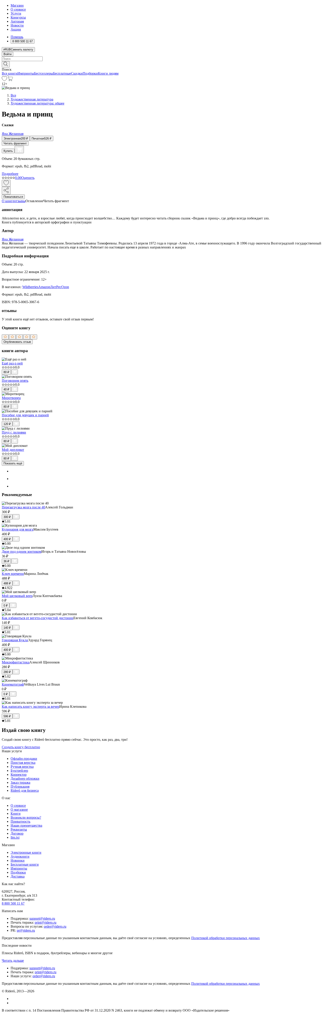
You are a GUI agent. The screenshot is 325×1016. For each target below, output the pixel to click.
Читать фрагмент (15, 143)
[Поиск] (6, 64)
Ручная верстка (22, 766)
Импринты (25, 73)
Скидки (77, 73)
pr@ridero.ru (26, 930)
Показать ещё (13, 463)
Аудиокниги (20, 856)
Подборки (90, 73)
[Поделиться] (6, 190)
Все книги (9, 73)
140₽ (7, 627)
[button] (162, 64)
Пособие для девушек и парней (25, 415)
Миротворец (11, 398)
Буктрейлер (19, 770)
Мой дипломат (13, 450)
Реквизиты (19, 829)
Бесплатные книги (25, 864)
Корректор (19, 774)
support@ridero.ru (42, 918)
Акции (16, 29)
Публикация (20, 786)
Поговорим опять (15, 380)
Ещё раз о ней (12, 363)
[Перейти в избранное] (4, 80)
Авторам (17, 21)
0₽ (6, 605)
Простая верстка (23, 762)
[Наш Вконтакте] (13, 998)
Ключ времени (13, 574)
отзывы (19, 201)
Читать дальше (13, 960)
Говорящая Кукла (15, 640)
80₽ (6, 372)
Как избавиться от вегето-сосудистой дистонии (37, 618)
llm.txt (15, 837)
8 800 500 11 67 (13, 903)
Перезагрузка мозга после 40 (23, 507)
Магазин (17, 5)
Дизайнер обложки (25, 778)
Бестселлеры (43, 73)
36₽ (6, 561)
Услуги (16, 13)
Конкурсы (18, 17)
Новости (17, 25)
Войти (7, 54)
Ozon (65, 287)
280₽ (7, 672)
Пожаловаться (13, 196)
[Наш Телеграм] (12, 1003)
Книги (16, 813)
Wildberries (30, 287)
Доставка (18, 876)
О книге (8, 201)
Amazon (44, 287)
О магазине (19, 809)
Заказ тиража (20, 782)
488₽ (7, 583)
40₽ (6, 389)
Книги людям (108, 73)
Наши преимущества (26, 825)
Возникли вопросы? (26, 817)
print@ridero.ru (45, 922)
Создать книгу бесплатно (21, 747)
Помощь (17, 37)
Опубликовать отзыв (17, 341)
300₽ (7, 517)
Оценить (27, 178)
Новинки (18, 860)
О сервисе (18, 9)
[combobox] (162, 58)
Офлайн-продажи (24, 758)
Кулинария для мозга (17, 529)
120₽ (7, 424)
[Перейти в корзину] (10, 80)
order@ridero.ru (55, 926)
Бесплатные (62, 73)
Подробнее (10, 174)
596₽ (7, 716)
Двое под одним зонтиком (21, 551)
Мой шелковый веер (17, 596)
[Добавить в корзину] (19, 149)
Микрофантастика (15, 662)
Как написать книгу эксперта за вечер (30, 706)
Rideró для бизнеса (25, 790)
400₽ (7, 539)
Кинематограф (13, 684)
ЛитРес (55, 287)
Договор (17, 833)
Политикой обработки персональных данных (225, 938)
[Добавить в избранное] (6, 183)
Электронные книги (26, 852)
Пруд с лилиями (14, 432)
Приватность (20, 821)
